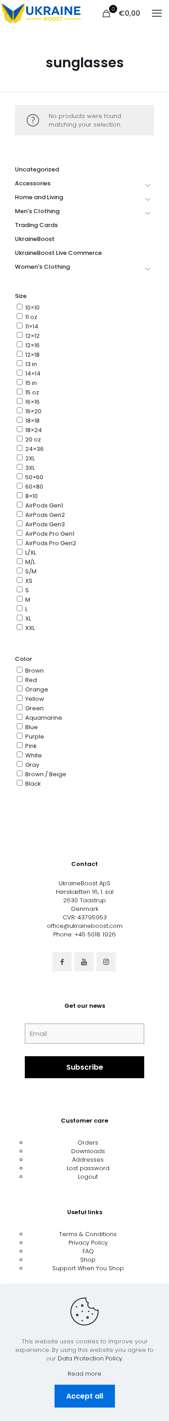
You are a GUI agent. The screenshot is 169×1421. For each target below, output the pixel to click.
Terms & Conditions (88, 1234)
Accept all (84, 1396)
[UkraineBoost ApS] (40, 13)
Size (21, 296)
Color (23, 659)
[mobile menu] (156, 13)
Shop (88, 1259)
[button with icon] (62, 961)
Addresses (88, 1159)
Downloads (88, 1151)
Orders (88, 1142)
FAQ (88, 1251)
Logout (88, 1176)
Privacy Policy (88, 1242)
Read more (84, 1373)
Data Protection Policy (90, 1358)
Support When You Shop (88, 1268)
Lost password (88, 1168)
